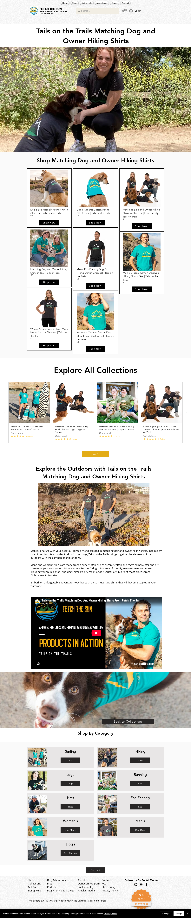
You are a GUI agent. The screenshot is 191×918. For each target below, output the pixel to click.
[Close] (187, 913)
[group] (95, 412)
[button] (124, 10)
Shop (31, 880)
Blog (49, 883)
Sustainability (86, 887)
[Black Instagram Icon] (135, 884)
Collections (34, 883)
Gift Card (33, 887)
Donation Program (89, 883)
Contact (106, 880)
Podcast (51, 887)
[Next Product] (186, 412)
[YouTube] (141, 884)
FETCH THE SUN (51, 9)
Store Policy (109, 887)
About (81, 880)
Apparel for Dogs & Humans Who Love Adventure (53, 12)
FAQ (104, 883)
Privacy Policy (110, 890)
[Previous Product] (4, 412)
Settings (165, 913)
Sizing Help (34, 890)
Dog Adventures (56, 880)
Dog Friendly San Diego (61, 890)
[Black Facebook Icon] (146, 884)
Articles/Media (86, 890)
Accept (179, 913)
